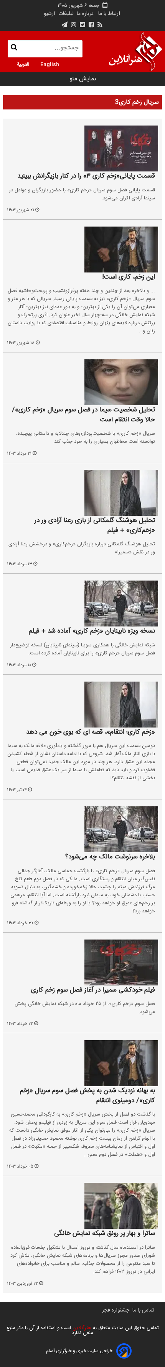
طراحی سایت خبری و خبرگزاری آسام (79, 1351)
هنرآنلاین (81, 1328)
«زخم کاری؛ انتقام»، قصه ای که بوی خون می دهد (90, 732)
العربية (23, 63)
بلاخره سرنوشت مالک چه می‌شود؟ (110, 857)
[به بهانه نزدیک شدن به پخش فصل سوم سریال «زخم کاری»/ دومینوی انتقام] (82, 1063)
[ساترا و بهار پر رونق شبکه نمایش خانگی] (82, 1206)
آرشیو (49, 13)
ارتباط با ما (109, 13)
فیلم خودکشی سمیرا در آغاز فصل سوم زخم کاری (93, 990)
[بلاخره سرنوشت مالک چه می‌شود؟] (82, 829)
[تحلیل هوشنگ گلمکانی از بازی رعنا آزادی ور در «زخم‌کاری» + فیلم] (82, 493)
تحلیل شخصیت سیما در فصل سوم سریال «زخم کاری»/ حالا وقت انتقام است (83, 415)
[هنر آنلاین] (135, 52)
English (49, 63)
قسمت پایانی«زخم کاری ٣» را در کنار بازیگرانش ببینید (86, 176)
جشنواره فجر (115, 1310)
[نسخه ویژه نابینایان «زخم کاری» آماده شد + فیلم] (82, 603)
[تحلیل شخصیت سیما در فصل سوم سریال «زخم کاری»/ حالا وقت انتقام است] (82, 382)
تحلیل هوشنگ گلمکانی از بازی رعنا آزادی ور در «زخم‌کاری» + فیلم (95, 525)
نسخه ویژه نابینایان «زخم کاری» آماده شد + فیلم (92, 631)
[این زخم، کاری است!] (82, 249)
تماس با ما (143, 1310)
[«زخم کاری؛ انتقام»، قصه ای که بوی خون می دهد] (82, 705)
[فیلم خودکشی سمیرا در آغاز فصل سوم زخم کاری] (82, 962)
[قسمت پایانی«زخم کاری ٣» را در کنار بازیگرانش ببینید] (82, 148)
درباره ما (85, 13)
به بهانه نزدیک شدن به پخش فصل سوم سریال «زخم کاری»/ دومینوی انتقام (87, 1096)
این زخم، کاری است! (128, 277)
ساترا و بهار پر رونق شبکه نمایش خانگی (104, 1234)
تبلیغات (65, 13)
